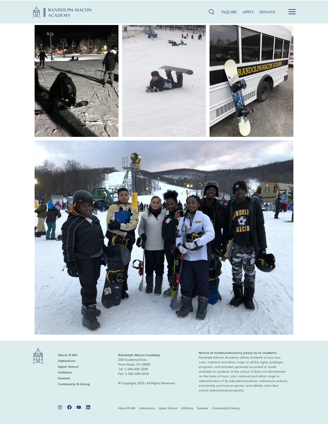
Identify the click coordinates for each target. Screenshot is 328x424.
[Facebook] (69, 407)
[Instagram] (60, 407)
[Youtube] (78, 407)
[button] (211, 12)
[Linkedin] (88, 407)
